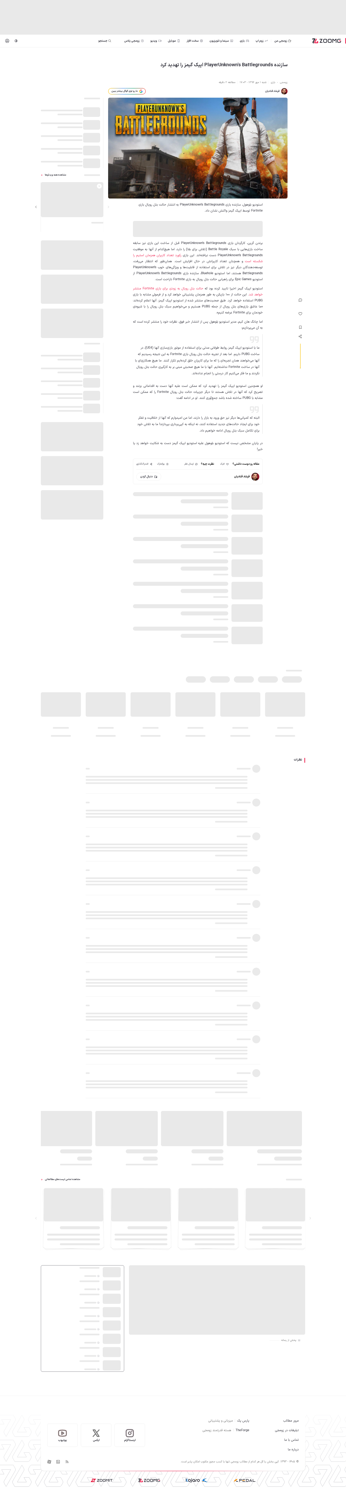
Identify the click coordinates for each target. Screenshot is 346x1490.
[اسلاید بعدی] (36, 207)
